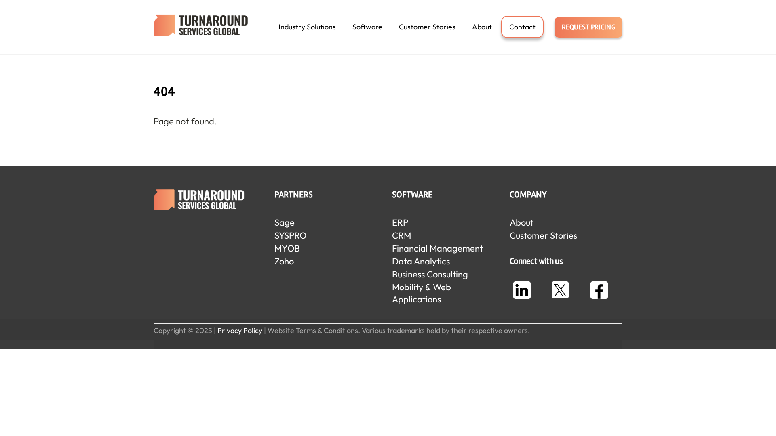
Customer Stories (427, 26)
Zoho (284, 261)
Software (367, 26)
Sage (284, 222)
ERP (400, 222)
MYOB (287, 248)
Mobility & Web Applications (421, 293)
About (482, 26)
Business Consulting (430, 274)
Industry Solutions (307, 26)
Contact (522, 26)
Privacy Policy (239, 330)
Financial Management (437, 248)
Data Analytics (421, 261)
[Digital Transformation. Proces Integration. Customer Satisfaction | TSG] (201, 31)
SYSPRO (290, 235)
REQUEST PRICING (588, 27)
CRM (401, 235)
